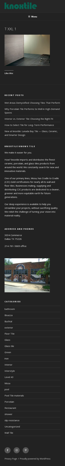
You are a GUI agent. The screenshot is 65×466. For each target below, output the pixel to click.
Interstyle (10, 370)
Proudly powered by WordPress (35, 458)
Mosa (7, 383)
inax (7, 358)
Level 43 (9, 377)
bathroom (10, 308)
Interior (8, 364)
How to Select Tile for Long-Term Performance (29, 124)
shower (8, 414)
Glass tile (9, 346)
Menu (34, 16)
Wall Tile (9, 432)
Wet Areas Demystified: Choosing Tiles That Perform (32, 102)
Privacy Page (11, 458)
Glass (7, 339)
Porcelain (9, 401)
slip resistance (12, 420)
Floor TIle (10, 333)
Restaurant (10, 407)
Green (8, 352)
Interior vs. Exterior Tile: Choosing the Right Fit (29, 118)
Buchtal (8, 321)
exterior (9, 327)
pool (7, 389)
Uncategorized (12, 426)
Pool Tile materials (14, 395)
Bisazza (9, 315)
